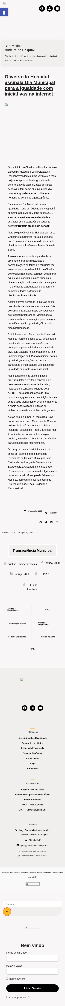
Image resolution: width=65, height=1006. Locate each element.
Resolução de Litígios (32, 743)
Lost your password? (18, 997)
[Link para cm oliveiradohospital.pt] (11, 8)
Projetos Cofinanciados (32, 789)
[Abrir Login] (50, 8)
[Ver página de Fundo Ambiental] (32, 587)
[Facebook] (24, 708)
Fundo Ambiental (32, 799)
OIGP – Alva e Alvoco (32, 805)
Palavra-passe (14, 966)
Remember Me (17, 979)
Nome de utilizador (16, 952)
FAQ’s (32, 763)
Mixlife (34, 877)
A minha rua (32, 768)
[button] (40, 522)
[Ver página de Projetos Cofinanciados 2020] (20, 575)
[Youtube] (40, 708)
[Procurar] (7, 911)
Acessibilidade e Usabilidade (32, 738)
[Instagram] (32, 708)
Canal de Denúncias (32, 753)
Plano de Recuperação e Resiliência (32, 794)
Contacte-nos (32, 758)
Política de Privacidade (32, 748)
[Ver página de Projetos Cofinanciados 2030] (50, 564)
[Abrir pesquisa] (42, 8)
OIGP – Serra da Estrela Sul (32, 810)
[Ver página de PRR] (45, 575)
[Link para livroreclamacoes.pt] (33, 885)
